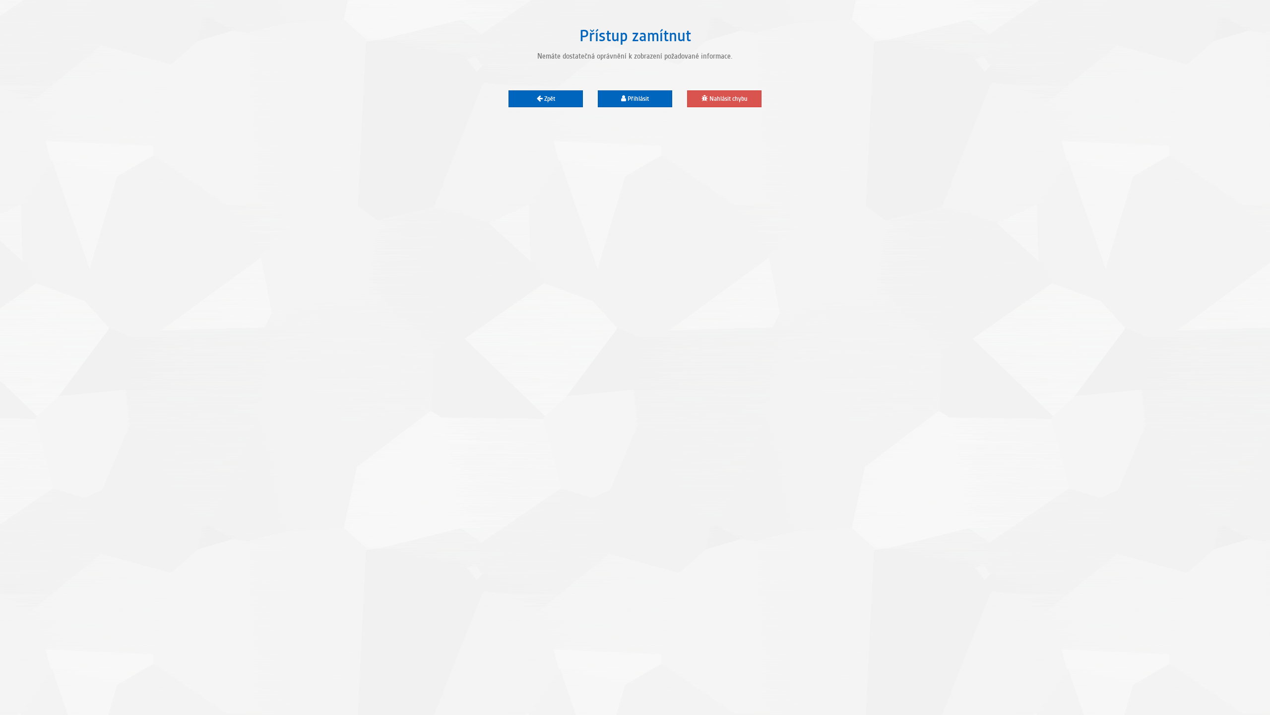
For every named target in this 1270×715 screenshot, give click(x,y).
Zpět (549, 99)
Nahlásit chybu (728, 99)
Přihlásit (637, 99)
